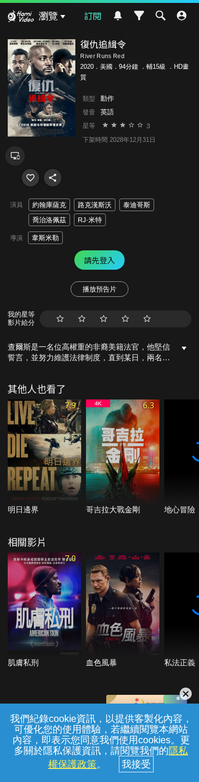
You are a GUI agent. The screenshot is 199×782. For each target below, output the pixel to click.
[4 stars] (125, 318)
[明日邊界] (44, 457)
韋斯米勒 (45, 238)
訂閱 (92, 15)
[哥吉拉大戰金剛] (122, 457)
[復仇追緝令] (30, 177)
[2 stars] (82, 318)
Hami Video (21, 17)
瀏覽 (48, 16)
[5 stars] (147, 318)
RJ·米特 (90, 220)
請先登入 (99, 260)
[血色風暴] (122, 610)
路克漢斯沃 (95, 205)
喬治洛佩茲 (49, 220)
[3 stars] (103, 318)
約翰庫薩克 (49, 205)
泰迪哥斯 (136, 205)
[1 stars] (60, 318)
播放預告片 (99, 289)
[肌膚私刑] (44, 610)
